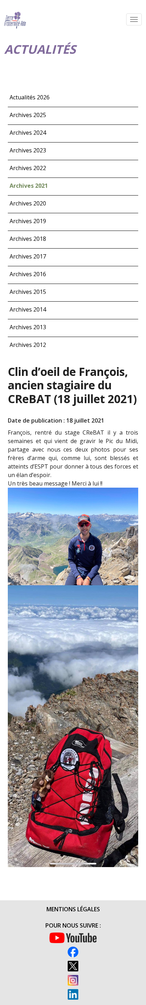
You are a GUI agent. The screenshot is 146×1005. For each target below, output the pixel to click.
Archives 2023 (28, 150)
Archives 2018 (28, 239)
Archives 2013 (28, 327)
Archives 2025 (28, 115)
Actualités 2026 (30, 97)
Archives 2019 (28, 221)
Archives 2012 (28, 345)
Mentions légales (73, 909)
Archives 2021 (29, 186)
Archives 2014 (28, 309)
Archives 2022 (28, 168)
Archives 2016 (28, 274)
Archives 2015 (28, 292)
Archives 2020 (28, 203)
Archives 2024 (28, 132)
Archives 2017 (28, 256)
